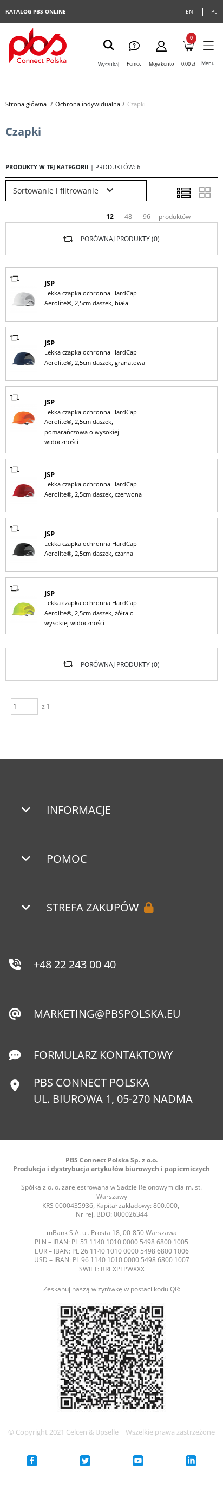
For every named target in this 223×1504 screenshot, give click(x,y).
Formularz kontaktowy (103, 1054)
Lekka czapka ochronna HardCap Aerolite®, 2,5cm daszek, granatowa (94, 357)
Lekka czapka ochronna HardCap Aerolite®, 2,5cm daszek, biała (90, 298)
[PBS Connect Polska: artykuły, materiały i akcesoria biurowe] (37, 47)
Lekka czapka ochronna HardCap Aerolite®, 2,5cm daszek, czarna (90, 548)
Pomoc (67, 858)
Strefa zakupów (93, 907)
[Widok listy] (183, 192)
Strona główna (26, 104)
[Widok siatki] (204, 192)
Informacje (79, 809)
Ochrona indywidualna (87, 104)
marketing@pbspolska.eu (107, 1013)
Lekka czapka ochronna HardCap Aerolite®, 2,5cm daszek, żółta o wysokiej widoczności (90, 613)
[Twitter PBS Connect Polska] (85, 1460)
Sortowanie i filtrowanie (57, 190)
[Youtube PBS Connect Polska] (138, 1460)
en (190, 11)
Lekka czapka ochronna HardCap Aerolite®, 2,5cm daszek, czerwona (93, 489)
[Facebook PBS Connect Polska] (31, 1460)
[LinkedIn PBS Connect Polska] (191, 1460)
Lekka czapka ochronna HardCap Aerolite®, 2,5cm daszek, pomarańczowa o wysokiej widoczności (90, 427)
